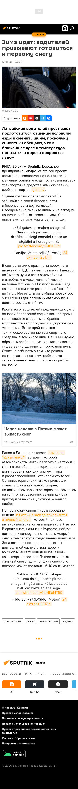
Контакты (23, 707)
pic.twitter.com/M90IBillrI (39, 246)
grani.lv (38, 189)
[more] (71, 442)
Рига (28, 673)
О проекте (8, 707)
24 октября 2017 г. (47, 255)
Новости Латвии (13, 621)
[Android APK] (14, 754)
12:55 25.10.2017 (12, 61)
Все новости (11, 673)
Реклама (7, 738)
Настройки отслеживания (18, 743)
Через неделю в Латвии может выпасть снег (35, 431)
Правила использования (17, 713)
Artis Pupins (11, 111)
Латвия (30, 621)
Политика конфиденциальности (22, 718)
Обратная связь (25, 738)
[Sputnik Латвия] (12, 30)
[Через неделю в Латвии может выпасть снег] (39, 398)
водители (68, 621)
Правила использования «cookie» (23, 723)
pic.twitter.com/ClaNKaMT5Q (39, 592)
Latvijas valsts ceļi (48, 621)
